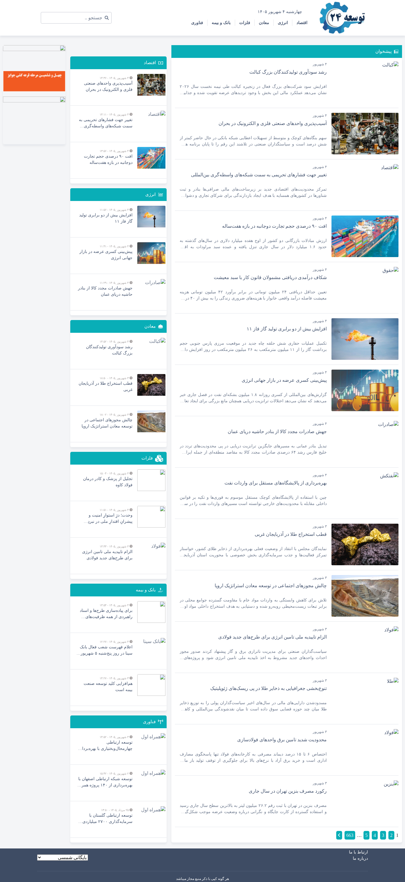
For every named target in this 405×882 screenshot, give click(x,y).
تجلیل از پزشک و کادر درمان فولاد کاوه (108, 481)
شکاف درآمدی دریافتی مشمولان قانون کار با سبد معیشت (270, 277)
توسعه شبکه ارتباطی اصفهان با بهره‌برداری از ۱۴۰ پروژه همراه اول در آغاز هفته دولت (105, 782)
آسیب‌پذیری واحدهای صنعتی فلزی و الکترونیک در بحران (273, 123)
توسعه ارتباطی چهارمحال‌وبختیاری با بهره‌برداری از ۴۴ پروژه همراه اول (105, 746)
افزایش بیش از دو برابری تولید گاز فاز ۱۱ (287, 328)
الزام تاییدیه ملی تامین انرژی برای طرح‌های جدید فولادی (272, 636)
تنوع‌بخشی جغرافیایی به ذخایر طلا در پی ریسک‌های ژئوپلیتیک (268, 688)
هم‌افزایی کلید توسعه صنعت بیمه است (108, 686)
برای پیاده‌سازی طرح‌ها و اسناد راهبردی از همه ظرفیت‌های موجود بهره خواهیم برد (106, 614)
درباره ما (360, 858)
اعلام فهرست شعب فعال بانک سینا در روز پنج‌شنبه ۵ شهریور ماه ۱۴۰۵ (106, 650)
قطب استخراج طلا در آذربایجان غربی (291, 534)
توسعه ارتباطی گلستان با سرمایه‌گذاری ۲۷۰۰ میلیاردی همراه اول (107, 819)
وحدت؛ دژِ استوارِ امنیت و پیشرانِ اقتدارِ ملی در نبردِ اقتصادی (110, 519)
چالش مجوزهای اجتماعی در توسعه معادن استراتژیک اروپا (271, 585)
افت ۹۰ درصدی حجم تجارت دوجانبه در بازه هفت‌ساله (274, 226)
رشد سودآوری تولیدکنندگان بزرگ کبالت (288, 72)
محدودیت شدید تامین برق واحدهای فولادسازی (282, 739)
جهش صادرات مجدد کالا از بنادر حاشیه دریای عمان (277, 431)
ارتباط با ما (358, 852)
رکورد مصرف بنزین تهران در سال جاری (288, 791)
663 (349, 835)
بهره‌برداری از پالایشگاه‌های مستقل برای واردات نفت (275, 482)
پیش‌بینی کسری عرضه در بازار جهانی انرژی (284, 380)
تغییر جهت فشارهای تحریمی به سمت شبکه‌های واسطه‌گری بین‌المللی (259, 174)
